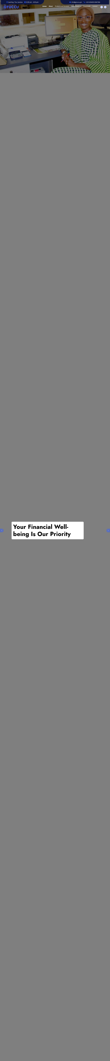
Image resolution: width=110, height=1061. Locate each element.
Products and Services (62, 6)
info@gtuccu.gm (76, 2)
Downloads (86, 6)
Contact (95, 6)
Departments (75, 6)
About (51, 6)
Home (44, 6)
